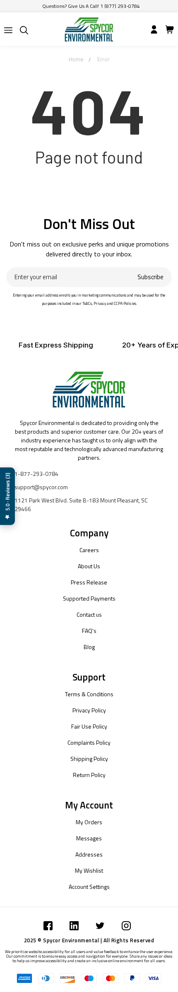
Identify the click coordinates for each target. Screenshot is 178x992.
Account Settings (89, 886)
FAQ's (89, 630)
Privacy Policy (89, 710)
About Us (89, 566)
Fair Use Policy (89, 726)
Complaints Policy (89, 742)
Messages (89, 838)
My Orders (89, 822)
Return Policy (89, 774)
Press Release (89, 582)
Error (103, 59)
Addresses (89, 854)
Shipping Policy (89, 758)
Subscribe (150, 277)
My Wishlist (89, 870)
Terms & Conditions (89, 694)
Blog (89, 646)
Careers (89, 549)
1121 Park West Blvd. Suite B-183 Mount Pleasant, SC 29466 (80, 504)
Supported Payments (89, 598)
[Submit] (8, 30)
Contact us (89, 614)
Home (76, 59)
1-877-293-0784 (36, 473)
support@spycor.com (41, 487)
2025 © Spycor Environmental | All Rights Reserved (89, 940)
